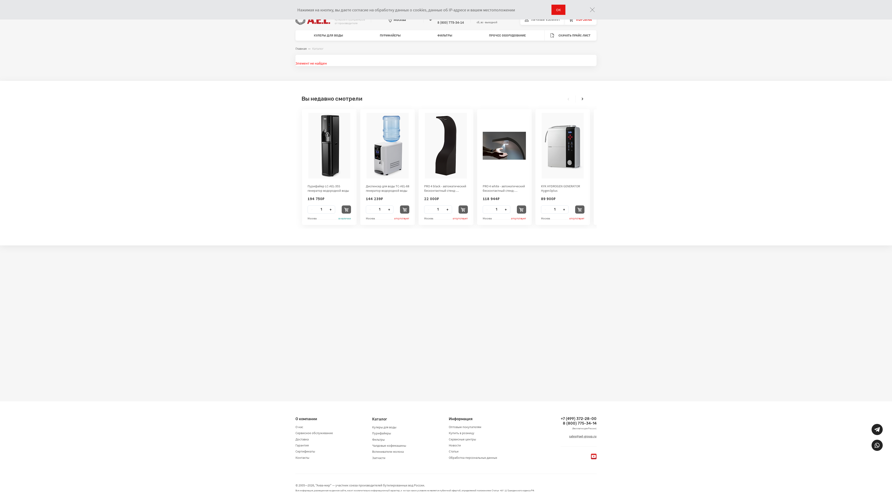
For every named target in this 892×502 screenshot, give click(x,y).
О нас (299, 427)
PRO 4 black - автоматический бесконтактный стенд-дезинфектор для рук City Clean (445, 188)
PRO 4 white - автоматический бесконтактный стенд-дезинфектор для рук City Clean (504, 188)
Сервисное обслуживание (314, 433)
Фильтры (444, 35)
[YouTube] (594, 456)
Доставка (302, 439)
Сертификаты (305, 451)
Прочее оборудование (507, 35)
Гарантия (302, 445)
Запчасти (378, 458)
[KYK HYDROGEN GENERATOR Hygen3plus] (563, 145)
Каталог (379, 419)
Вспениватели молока (388, 451)
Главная (301, 48)
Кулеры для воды (328, 35)
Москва (400, 19)
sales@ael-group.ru (583, 436)
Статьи (454, 451)
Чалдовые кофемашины (389, 445)
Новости (455, 445)
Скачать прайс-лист (574, 35)
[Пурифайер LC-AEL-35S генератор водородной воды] (329, 145)
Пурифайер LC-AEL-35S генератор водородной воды (328, 188)
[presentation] (568, 99)
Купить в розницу (461, 433)
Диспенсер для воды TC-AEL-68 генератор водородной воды (387, 188)
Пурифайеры (390, 35)
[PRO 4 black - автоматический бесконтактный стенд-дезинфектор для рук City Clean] (446, 145)
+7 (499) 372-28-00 (579, 418)
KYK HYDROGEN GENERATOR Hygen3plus (560, 188)
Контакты (302, 458)
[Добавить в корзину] (346, 209)
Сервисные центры (462, 439)
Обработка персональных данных (473, 458)
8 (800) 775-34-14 (580, 423)
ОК (558, 9)
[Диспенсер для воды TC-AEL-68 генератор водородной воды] (388, 145)
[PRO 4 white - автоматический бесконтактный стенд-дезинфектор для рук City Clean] (504, 146)
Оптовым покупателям (465, 427)
